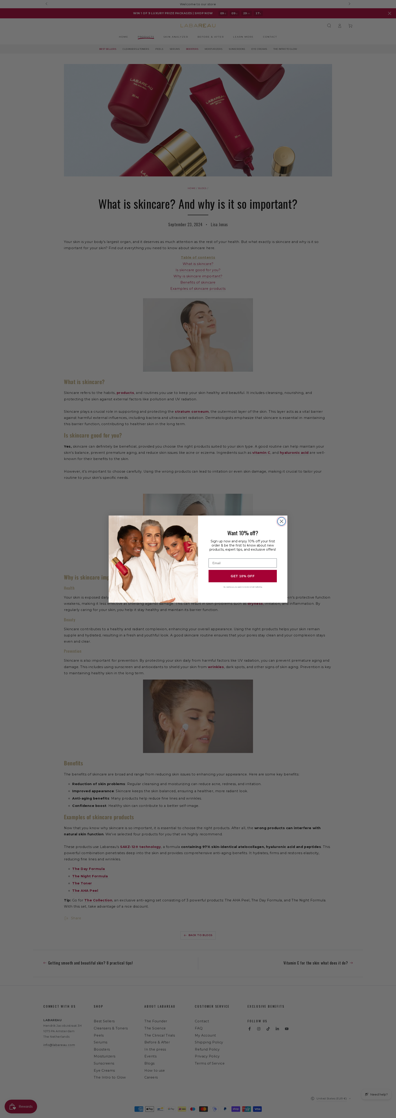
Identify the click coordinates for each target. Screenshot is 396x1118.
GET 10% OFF (243, 576)
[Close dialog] (282, 521)
